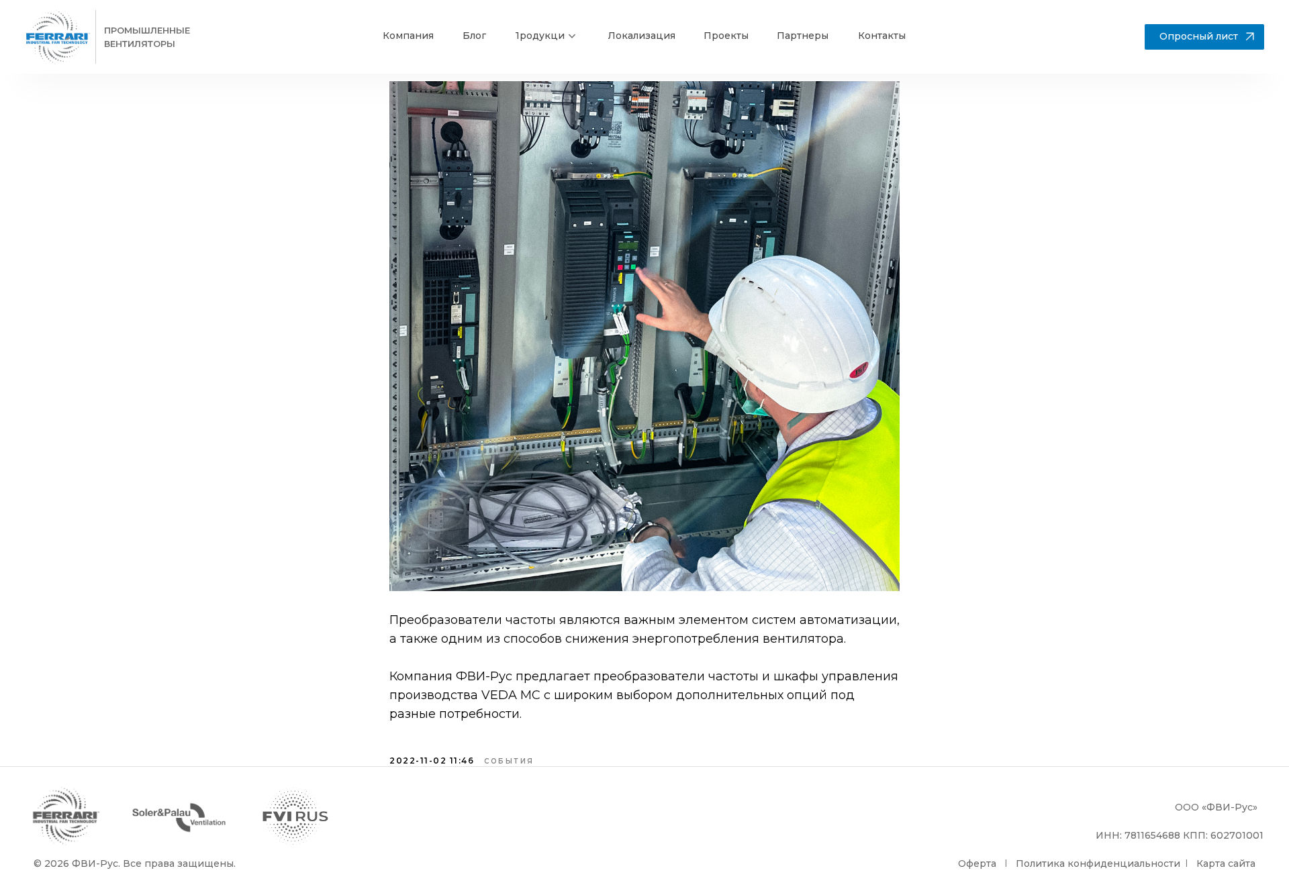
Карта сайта (1225, 863)
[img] (57, 37)
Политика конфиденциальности (1098, 863)
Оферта (977, 863)
